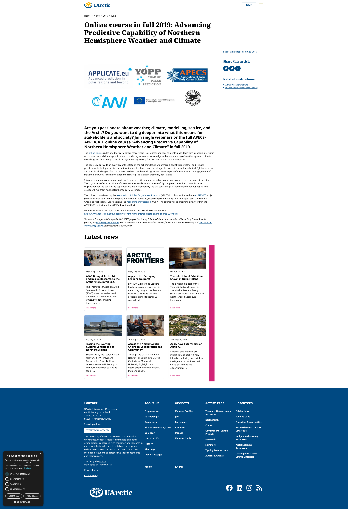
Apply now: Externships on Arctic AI (186, 345)
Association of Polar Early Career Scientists (138, 195)
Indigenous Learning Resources (247, 438)
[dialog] (23, 478)
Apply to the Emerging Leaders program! (141, 277)
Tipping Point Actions (216, 450)
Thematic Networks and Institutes (218, 413)
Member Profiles (184, 411)
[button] (23, 502)
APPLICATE (200, 195)
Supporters (151, 422)
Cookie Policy (91, 475)
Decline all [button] (32, 496)
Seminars (210, 444)
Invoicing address (93, 424)
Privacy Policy (91, 470)
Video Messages (153, 454)
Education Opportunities (249, 422)
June (113, 15)
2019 (105, 15)
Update (179, 432)
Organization (152, 411)
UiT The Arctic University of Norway (241, 87)
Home (87, 15)
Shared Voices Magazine (158, 427)
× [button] (40, 454)
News (97, 15)
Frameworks (105, 464)
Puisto (102, 461)
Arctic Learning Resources (244, 446)
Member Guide (183, 438)
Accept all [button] (14, 496)
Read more (91, 307)
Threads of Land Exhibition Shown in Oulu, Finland (186, 277)
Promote (180, 427)
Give (249, 5)
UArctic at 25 (152, 438)
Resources (244, 403)
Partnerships (152, 416)
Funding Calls (243, 416)
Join (177, 416)
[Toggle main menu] (261, 5)
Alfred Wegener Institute (107, 222)
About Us (152, 403)
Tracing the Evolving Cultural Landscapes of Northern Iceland (100, 346)
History (149, 443)
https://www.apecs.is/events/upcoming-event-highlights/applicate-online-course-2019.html (131, 213)
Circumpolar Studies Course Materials (246, 455)
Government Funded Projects (216, 432)
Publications (242, 411)
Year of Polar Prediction (139, 201)
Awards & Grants (214, 455)
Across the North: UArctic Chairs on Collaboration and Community (145, 346)
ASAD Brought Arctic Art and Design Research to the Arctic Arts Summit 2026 (103, 278)
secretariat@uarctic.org (98, 430)
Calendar (150, 432)
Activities (214, 403)
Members (182, 403)
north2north (212, 419)
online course (96, 152)
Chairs (208, 425)
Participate (181, 422)
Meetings (150, 449)
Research (210, 439)
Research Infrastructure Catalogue (249, 429)
